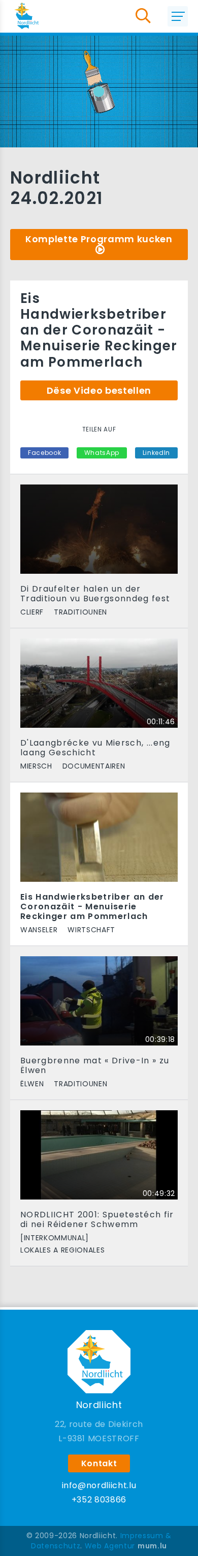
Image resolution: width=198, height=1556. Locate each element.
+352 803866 (99, 1500)
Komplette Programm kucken (99, 239)
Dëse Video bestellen (99, 390)
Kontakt (99, 1463)
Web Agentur (110, 1546)
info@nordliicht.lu (99, 1485)
